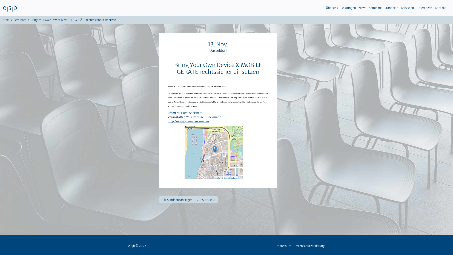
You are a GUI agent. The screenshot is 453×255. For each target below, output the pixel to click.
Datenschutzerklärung (310, 246)
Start (6, 20)
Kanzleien (407, 8)
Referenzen (424, 8)
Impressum (283, 246)
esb (10, 8)
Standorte (391, 8)
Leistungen (348, 8)
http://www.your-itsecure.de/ (188, 121)
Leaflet (217, 177)
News (362, 8)
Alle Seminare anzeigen (177, 200)
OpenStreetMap (230, 177)
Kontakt (440, 8)
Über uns (332, 8)
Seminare (375, 8)
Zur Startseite (206, 200)
